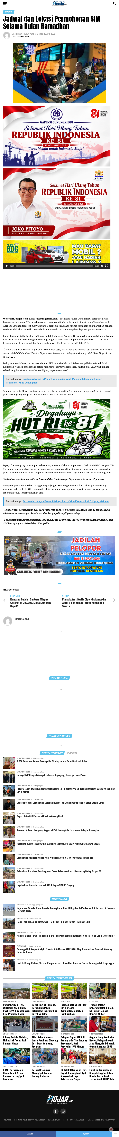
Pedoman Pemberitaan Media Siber (29, 1119)
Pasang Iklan (54, 1119)
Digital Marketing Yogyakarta (101, 1119)
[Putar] (6, 265)
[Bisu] (102, 265)
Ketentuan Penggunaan (73, 1119)
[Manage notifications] (111, 1129)
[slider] (54, 266)
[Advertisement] (59, 289)
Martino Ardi (23, 36)
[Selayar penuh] (106, 265)
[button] (57, 254)
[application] (56, 254)
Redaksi (7, 1119)
